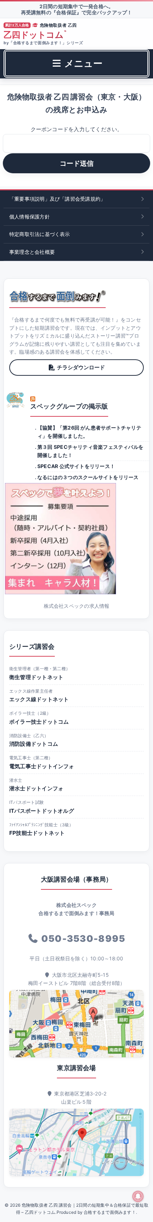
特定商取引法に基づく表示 (39, 234)
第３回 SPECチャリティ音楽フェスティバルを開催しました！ (90, 451)
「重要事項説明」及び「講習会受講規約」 (57, 199)
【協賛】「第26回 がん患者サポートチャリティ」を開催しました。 (89, 431)
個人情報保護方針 (29, 217)
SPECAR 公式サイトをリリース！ (76, 466)
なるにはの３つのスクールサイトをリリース (88, 477)
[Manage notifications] (138, 1196)
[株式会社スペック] (15, 400)
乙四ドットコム (35, 35)
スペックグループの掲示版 (69, 406)
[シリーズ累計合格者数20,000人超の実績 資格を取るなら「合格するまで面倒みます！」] (57, 296)
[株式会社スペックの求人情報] (76, 538)
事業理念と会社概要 (32, 252)
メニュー (82, 63)
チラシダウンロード (81, 367)
